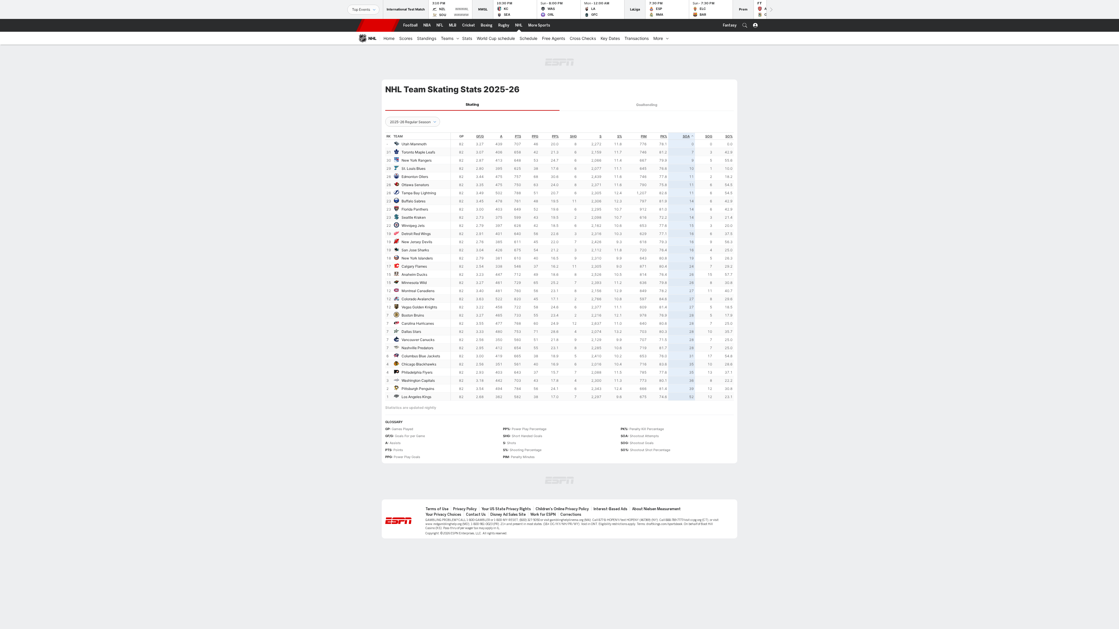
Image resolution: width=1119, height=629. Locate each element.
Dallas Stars (411, 331)
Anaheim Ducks (414, 274)
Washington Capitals (418, 380)
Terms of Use (436, 509)
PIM (644, 136)
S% (619, 136)
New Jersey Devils (417, 242)
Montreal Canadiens (418, 291)
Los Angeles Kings (416, 397)
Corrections (570, 515)
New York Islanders (417, 258)
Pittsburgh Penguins (418, 388)
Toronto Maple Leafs (418, 152)
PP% (555, 136)
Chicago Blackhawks (419, 364)
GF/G (480, 136)
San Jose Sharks (415, 250)
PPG (535, 136)
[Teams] (458, 38)
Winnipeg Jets (413, 225)
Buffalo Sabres (413, 201)
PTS (518, 136)
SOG (708, 136)
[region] (592, 266)
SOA (686, 136)
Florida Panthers (415, 209)
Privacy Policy (465, 509)
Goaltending (646, 105)
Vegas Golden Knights (419, 307)
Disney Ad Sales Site (508, 515)
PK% (663, 136)
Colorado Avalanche (418, 299)
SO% (729, 136)
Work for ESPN (543, 515)
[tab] (472, 105)
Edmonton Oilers (415, 176)
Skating (472, 104)
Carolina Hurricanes (418, 323)
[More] (667, 38)
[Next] (770, 9)
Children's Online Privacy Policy (562, 509)
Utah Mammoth (414, 144)
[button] (745, 25)
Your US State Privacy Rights (506, 509)
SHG (573, 136)
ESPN (378, 25)
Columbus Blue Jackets (421, 356)
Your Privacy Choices (443, 515)
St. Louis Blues (413, 168)
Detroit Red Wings (416, 234)
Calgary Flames (414, 266)
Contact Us (476, 515)
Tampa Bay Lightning (419, 193)
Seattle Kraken (414, 217)
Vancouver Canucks (418, 340)
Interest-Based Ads (610, 509)
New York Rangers (417, 160)
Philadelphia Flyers (417, 372)
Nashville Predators (417, 348)
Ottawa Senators (415, 185)
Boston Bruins (413, 315)
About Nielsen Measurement (656, 509)
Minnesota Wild (414, 282)
